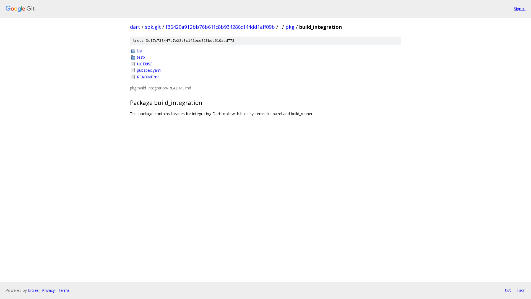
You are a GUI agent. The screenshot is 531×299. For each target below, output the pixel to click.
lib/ (139, 50)
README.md (148, 76)
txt (507, 290)
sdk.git (153, 27)
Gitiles (33, 290)
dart (135, 27)
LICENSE (144, 63)
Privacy (48, 290)
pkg (290, 27)
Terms (64, 290)
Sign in (519, 8)
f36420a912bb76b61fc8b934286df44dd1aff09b (220, 27)
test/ (141, 57)
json (521, 290)
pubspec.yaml (149, 70)
